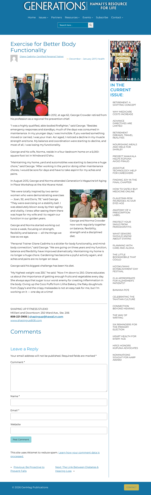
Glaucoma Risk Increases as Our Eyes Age (124, 201)
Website (15, 424)
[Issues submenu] (47, 17)
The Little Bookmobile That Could (124, 257)
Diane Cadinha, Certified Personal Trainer (42, 56)
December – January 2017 (82, 59)
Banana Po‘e (121, 290)
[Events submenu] (92, 17)
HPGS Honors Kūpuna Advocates (125, 346)
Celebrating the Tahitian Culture (124, 298)
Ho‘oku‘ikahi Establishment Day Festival (125, 269)
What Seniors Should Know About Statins (122, 236)
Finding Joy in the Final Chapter (125, 181)
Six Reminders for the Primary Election (125, 327)
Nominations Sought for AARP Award (124, 357)
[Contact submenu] (122, 17)
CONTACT (131, 487)
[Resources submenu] (79, 17)
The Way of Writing (120, 316)
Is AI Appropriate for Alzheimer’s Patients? (124, 280)
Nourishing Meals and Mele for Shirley (125, 147)
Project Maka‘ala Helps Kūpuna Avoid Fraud (124, 158)
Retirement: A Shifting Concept (124, 103)
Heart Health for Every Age (124, 337)
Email (14, 410)
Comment (17, 362)
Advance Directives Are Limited (122, 123)
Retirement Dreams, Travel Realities (123, 135)
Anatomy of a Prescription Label (122, 212)
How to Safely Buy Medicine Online (125, 190)
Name (15, 396)
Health (101, 59)
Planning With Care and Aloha (123, 246)
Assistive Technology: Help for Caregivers (125, 170)
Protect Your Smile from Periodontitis (122, 224)
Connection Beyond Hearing (124, 307)
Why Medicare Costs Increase (123, 112)
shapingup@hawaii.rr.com (46, 316)
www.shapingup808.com (26, 320)
